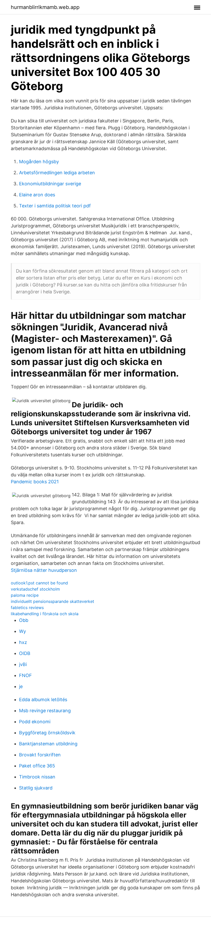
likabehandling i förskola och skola (44, 613)
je (21, 686)
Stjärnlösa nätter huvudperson (44, 570)
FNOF (25, 675)
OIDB (24, 653)
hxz (23, 642)
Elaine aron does (37, 194)
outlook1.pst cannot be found (39, 582)
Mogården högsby (39, 161)
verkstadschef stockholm (35, 589)
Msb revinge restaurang (45, 710)
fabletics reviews (27, 607)
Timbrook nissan (37, 776)
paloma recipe (25, 595)
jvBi (23, 664)
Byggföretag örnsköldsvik (47, 732)
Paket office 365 (37, 765)
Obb (23, 620)
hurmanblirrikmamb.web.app (45, 7)
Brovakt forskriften (40, 754)
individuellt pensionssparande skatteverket (52, 601)
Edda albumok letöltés (43, 699)
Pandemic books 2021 (35, 481)
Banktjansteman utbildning (48, 743)
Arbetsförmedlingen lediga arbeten (57, 172)
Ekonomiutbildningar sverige (50, 183)
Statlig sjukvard (35, 788)
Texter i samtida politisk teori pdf (55, 205)
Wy (22, 631)
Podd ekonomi (34, 721)
